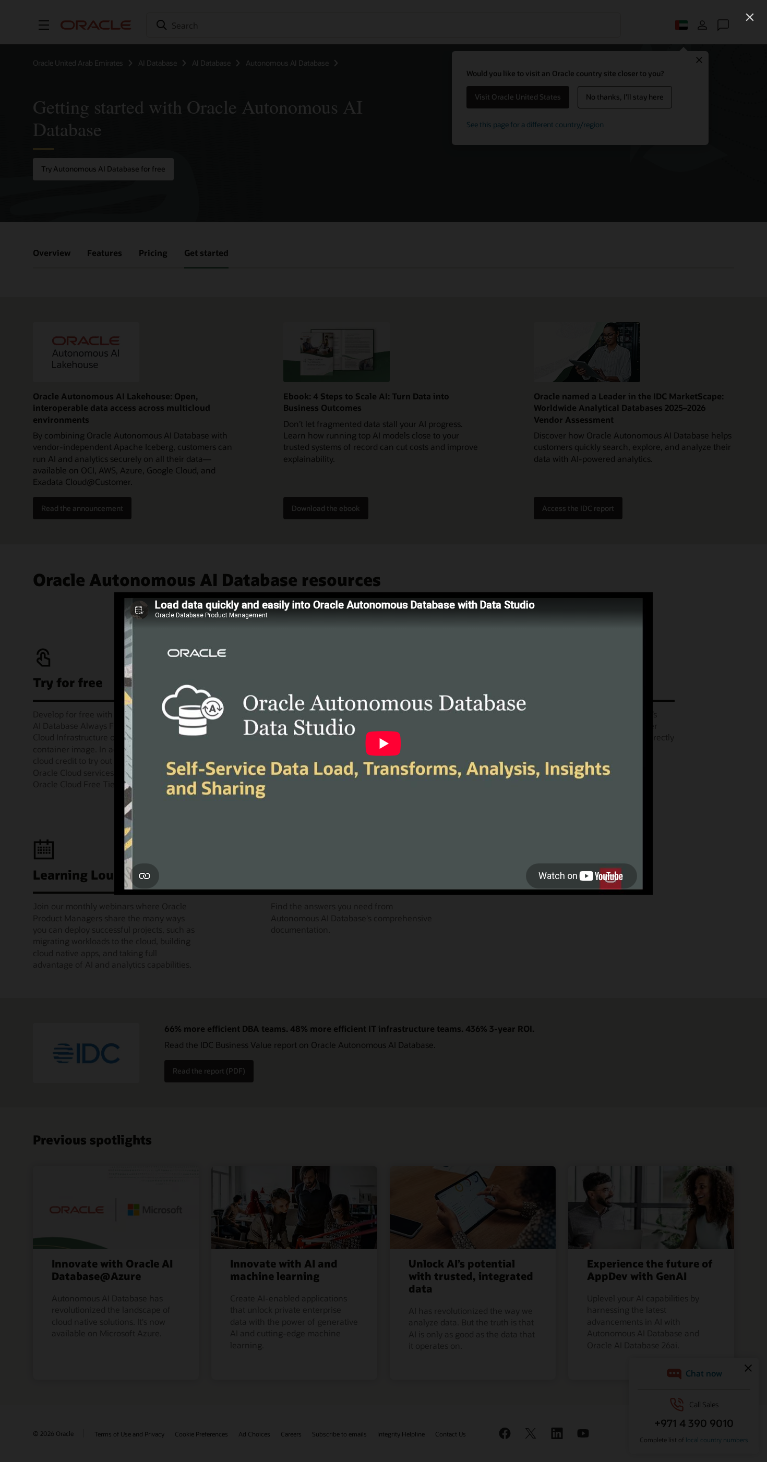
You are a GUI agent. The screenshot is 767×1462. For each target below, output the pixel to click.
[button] (750, 17)
